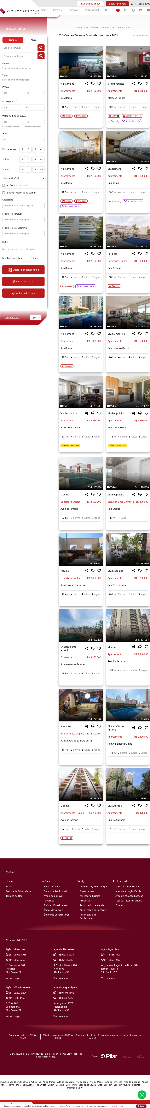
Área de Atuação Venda (128, 891)
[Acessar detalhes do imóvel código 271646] (80, 755)
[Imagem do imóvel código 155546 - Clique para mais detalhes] (128, 549)
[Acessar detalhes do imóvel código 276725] (128, 758)
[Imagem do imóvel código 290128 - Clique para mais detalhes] (128, 784)
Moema (64, 494)
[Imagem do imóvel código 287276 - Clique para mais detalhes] (81, 232)
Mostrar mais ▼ (75, 1087)
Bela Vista (41, 1084)
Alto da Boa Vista (65, 1081)
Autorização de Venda (92, 905)
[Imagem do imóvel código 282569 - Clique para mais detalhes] (81, 784)
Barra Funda (14, 1084)
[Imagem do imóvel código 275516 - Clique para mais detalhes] (81, 62)
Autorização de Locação (93, 910)
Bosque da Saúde (87, 1084)
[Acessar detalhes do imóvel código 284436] (128, 523)
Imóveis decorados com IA (21, 192)
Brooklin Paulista (122, 1084)
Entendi (141, 1106)
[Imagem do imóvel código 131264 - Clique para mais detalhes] (128, 625)
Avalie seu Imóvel (53, 896)
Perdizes (112, 253)
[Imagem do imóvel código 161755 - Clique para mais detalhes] (81, 147)
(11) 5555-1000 (112, 954)
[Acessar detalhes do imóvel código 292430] (80, 679)
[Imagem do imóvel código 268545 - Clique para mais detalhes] (128, 147)
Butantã (136, 1084)
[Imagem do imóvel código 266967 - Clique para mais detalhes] (81, 549)
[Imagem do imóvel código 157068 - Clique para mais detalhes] (128, 232)
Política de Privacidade (18, 891)
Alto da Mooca (97, 1081)
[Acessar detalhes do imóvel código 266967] (80, 599)
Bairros (5, 63)
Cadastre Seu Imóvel (55, 891)
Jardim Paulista (116, 83)
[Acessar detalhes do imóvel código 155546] (128, 599)
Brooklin (108, 1084)
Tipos (5, 75)
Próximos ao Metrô (17, 185)
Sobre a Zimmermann (127, 886)
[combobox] (23, 205)
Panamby (65, 726)
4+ (41, 149)
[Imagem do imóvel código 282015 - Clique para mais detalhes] (128, 312)
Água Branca (49, 1081)
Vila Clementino (116, 333)
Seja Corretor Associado (128, 900)
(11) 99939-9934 (65, 954)
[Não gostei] (92, 84)
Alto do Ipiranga (132, 1081)
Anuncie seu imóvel (90, 3)
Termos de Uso (14, 896)
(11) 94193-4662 (65, 992)
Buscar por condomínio (26, 269)
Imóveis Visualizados (55, 905)
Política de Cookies (115, 1106)
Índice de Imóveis (53, 910)
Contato (119, 905)
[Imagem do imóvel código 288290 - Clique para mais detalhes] (81, 312)
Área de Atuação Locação (129, 896)
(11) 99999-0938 (17, 954)
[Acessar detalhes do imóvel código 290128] (128, 834)
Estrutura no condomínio (14, 227)
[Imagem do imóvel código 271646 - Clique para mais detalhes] (81, 705)
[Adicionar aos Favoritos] (99, 84)
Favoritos (49, 900)
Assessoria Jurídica (90, 896)
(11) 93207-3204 (17, 992)
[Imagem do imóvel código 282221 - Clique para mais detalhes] (128, 62)
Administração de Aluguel (94, 886)
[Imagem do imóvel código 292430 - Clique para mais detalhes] (81, 625)
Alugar (34, 39)
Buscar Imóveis (117, 3)
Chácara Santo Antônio (68, 648)
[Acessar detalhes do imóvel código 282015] (128, 362)
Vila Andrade (115, 805)
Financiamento (88, 891)
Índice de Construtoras (56, 914)
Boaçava (60, 1084)
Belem (51, 1084)
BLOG (108, 10)
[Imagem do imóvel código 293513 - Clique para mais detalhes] (81, 392)
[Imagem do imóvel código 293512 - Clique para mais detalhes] (128, 392)
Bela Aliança (29, 1084)
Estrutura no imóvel (12, 213)
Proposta (85, 900)
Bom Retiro (71, 1084)
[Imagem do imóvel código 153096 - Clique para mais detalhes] (81, 473)
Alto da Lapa (82, 1081)
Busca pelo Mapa (24, 281)
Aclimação (36, 1081)
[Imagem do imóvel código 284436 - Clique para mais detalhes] (128, 473)
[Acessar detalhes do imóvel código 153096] (80, 523)
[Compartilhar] (86, 84)
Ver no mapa (13, 978)
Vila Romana (67, 83)
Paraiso (64, 570)
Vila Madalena (115, 570)
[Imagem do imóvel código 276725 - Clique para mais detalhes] (128, 705)
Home (44, 10)
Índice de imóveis (25, 293)
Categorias (7, 199)
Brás (100, 1084)
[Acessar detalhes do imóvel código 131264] (128, 676)
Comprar (12, 39)
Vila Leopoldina (68, 413)
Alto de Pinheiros (113, 1081)
